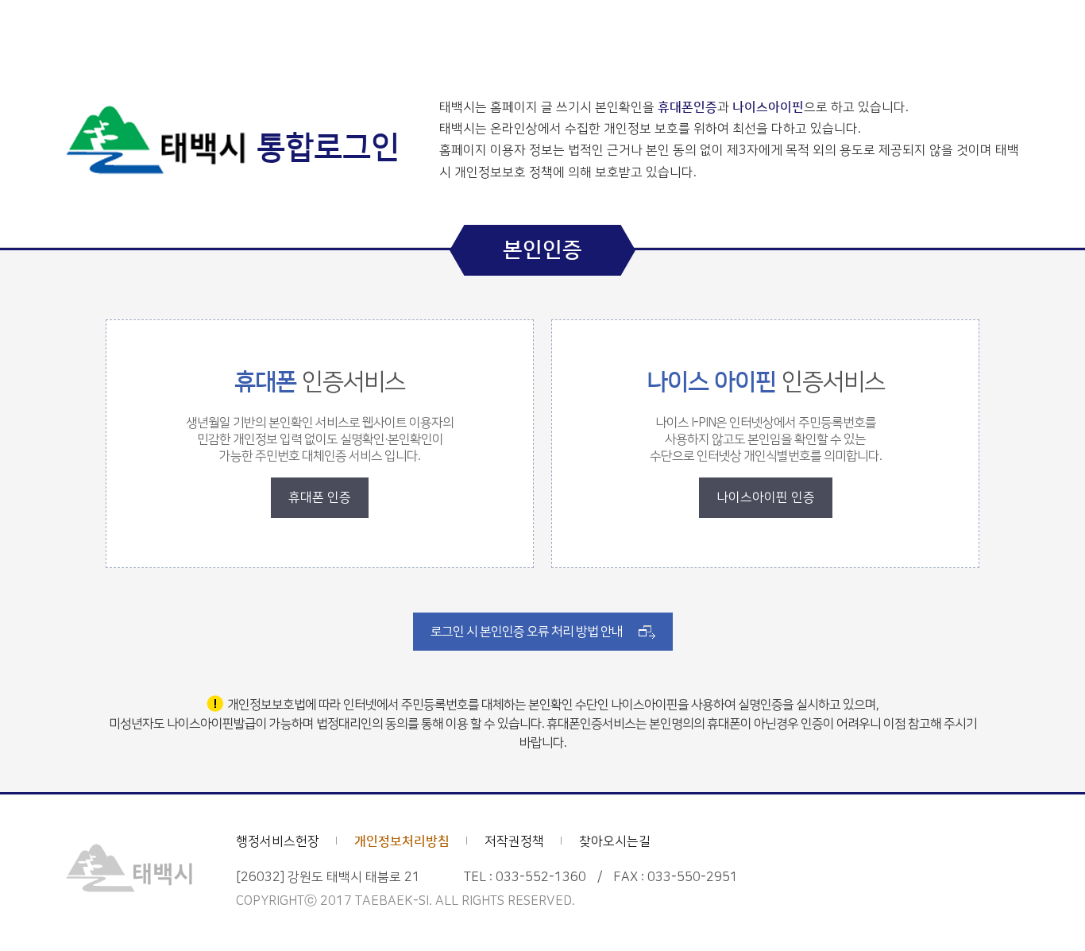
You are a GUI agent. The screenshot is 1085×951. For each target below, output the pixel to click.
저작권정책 (514, 841)
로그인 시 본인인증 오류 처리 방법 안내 (527, 631)
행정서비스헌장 (277, 841)
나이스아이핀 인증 (765, 497)
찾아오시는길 (615, 841)
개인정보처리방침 (402, 841)
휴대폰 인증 (319, 497)
